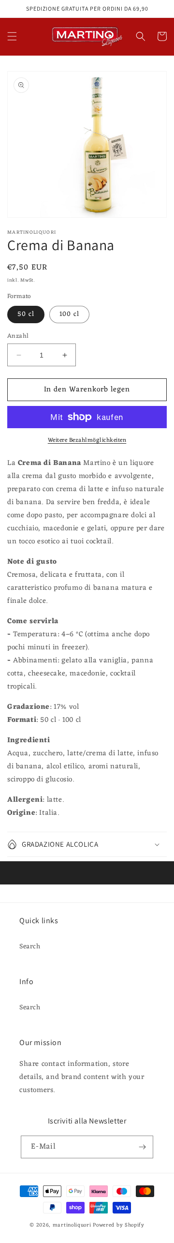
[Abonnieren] (142, 1147)
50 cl (25, 314)
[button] (12, 36)
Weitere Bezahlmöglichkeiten (87, 440)
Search (30, 947)
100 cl (69, 314)
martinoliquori (72, 1225)
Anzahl (18, 336)
